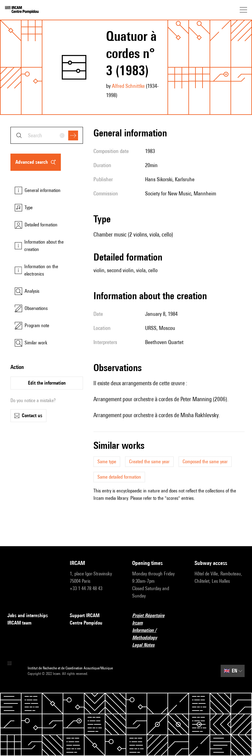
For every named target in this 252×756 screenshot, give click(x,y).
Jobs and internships (27, 615)
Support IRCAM (85, 615)
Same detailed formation (119, 477)
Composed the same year (205, 461)
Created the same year (149, 461)
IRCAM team (19, 623)
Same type (106, 461)
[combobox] (46, 135)
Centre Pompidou (86, 623)
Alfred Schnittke (128, 86)
